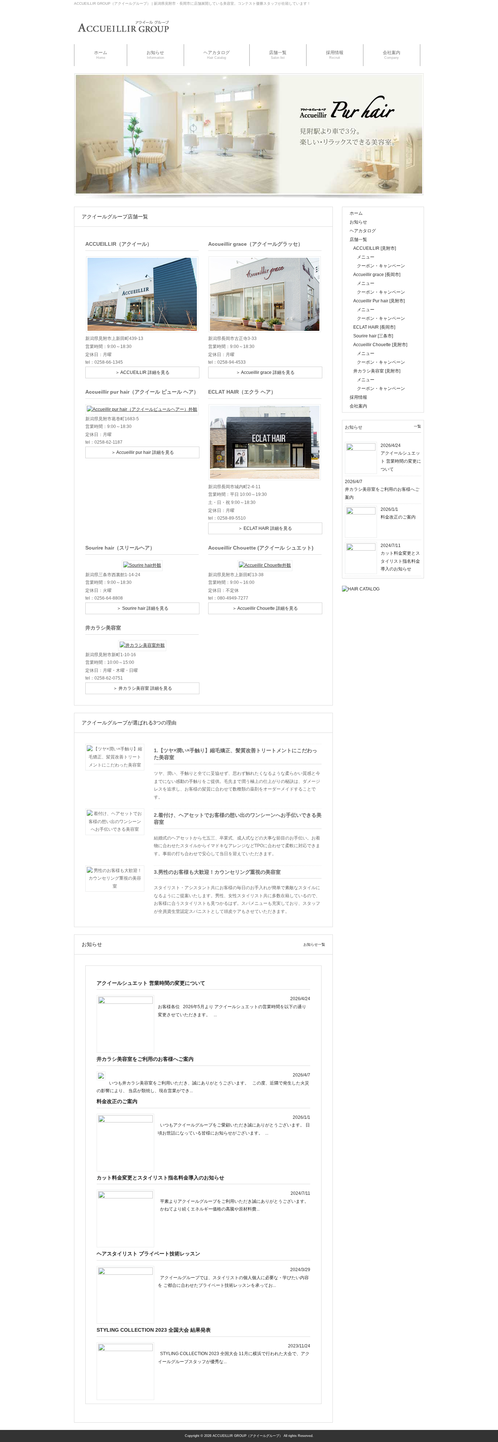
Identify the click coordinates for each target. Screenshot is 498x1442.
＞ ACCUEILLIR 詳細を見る (142, 372)
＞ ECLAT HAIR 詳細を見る (265, 528)
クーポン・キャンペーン (381, 265)
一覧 (417, 426)
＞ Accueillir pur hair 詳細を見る (142, 452)
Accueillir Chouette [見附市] (380, 344)
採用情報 (358, 397)
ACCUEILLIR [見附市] (374, 248)
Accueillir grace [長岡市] (376, 274)
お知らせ (358, 222)
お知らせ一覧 (314, 944)
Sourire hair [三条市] (373, 335)
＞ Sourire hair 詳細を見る (142, 608)
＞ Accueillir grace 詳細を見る (265, 372)
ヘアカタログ (363, 230)
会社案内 (358, 406)
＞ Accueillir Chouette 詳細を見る (265, 608)
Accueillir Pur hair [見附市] (379, 300)
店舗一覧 (358, 239)
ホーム (356, 213)
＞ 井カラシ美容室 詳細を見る (142, 688)
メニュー (365, 257)
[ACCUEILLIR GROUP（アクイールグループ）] (123, 37)
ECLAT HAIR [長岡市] (374, 327)
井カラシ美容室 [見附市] (376, 371)
